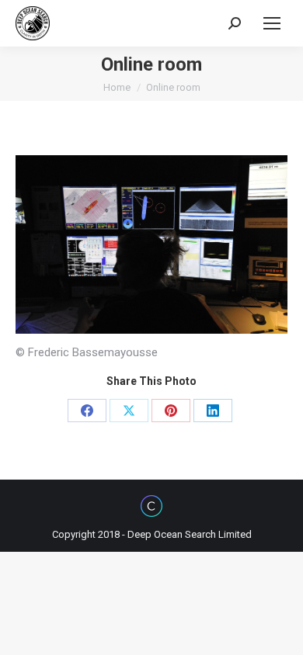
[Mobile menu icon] (271, 23)
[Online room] (151, 244)
